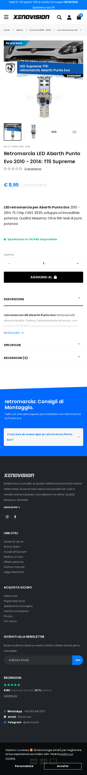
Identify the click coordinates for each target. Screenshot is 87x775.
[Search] (59, 17)
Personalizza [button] (24, 766)
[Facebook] (15, 516)
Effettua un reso (13, 557)
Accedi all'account (15, 552)
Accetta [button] (62, 766)
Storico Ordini (12, 546)
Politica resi (11, 596)
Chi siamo (10, 621)
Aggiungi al (41, 277)
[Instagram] (7, 516)
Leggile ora (10, 696)
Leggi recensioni (14, 572)
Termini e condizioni (16, 611)
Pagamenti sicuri (14, 601)
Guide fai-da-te (13, 541)
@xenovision (31, 722)
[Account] (69, 17)
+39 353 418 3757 (34, 711)
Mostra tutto (12, 333)
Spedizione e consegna (18, 606)
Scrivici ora (24, 717)
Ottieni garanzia (14, 562)
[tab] (43, 299)
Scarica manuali (14, 567)
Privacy (8, 616)
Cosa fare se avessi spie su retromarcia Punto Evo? (39, 437)
